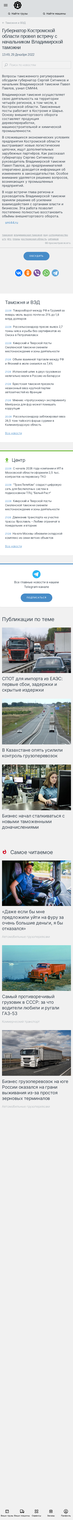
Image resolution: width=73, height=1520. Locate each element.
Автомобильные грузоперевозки (26, 937)
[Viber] (37, 272)
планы (16, 238)
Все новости (13, 433)
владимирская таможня (28, 234)
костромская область (34, 238)
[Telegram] (55, 272)
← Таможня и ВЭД (14, 22)
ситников (53, 238)
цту (4, 238)
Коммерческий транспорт (21, 1021)
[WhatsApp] (46, 272)
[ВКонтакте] (18, 272)
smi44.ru (11, 223)
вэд (45, 234)
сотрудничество (58, 234)
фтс (9, 238)
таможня (7, 234)
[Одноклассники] (27, 272)
